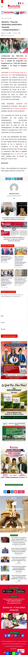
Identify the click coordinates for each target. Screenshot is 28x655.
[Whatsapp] (13, 653)
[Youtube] (12, 636)
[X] (10, 653)
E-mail (3, 322)
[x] (9, 636)
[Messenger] (9, 179)
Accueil (4, 18)
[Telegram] (15, 179)
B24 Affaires (13, 648)
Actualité (9, 18)
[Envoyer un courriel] (9, 33)
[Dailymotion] (22, 636)
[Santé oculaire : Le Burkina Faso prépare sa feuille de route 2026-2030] (7, 251)
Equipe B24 (19, 600)
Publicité (8, 600)
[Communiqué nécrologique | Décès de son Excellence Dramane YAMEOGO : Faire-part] (5, 559)
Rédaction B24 (6, 33)
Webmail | (13, 600)
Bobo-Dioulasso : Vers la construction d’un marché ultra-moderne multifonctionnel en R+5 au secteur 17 (21, 280)
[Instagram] (20, 653)
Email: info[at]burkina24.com (14, 603)
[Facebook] (7, 653)
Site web (3, 329)
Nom (2, 316)
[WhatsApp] (12, 179)
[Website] (14, 198)
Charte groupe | (17, 599)
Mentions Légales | (8, 599)
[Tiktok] (19, 636)
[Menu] (2, 7)
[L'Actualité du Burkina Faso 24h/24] (14, 6)
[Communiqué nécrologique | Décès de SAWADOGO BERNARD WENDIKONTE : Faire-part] (5, 568)
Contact (23, 599)
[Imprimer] (21, 179)
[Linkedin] (16, 653)
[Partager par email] (18, 179)
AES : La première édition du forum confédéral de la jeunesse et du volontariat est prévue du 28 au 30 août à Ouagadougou (20, 261)
